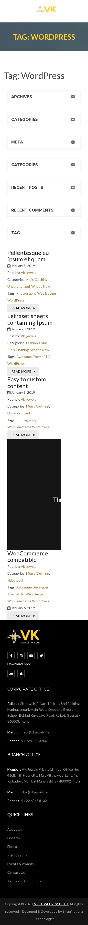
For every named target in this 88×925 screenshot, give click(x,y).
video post (15, 580)
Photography (26, 293)
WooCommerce (19, 427)
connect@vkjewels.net (33, 732)
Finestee (14, 838)
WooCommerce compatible (27, 556)
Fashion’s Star (36, 343)
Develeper (40, 587)
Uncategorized (18, 286)
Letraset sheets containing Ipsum (30, 319)
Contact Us (16, 872)
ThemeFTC (41, 357)
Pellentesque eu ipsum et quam (28, 256)
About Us (14, 829)
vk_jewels (28, 272)
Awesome (24, 357)
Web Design (46, 293)
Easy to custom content (26, 382)
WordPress (16, 300)
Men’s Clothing (37, 406)
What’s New (40, 286)
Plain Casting (17, 855)
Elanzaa (13, 846)
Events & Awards (20, 864)
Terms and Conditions (24, 881)
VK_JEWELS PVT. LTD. (51, 904)
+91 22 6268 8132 (33, 801)
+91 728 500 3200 (33, 741)
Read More (21, 308)
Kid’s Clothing (37, 279)
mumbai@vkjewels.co (32, 792)
